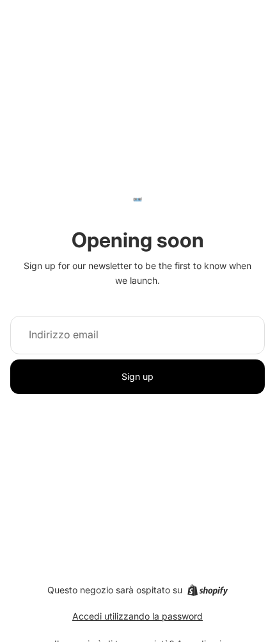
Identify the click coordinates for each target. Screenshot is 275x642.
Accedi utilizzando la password (137, 616)
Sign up (137, 376)
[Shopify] (207, 590)
